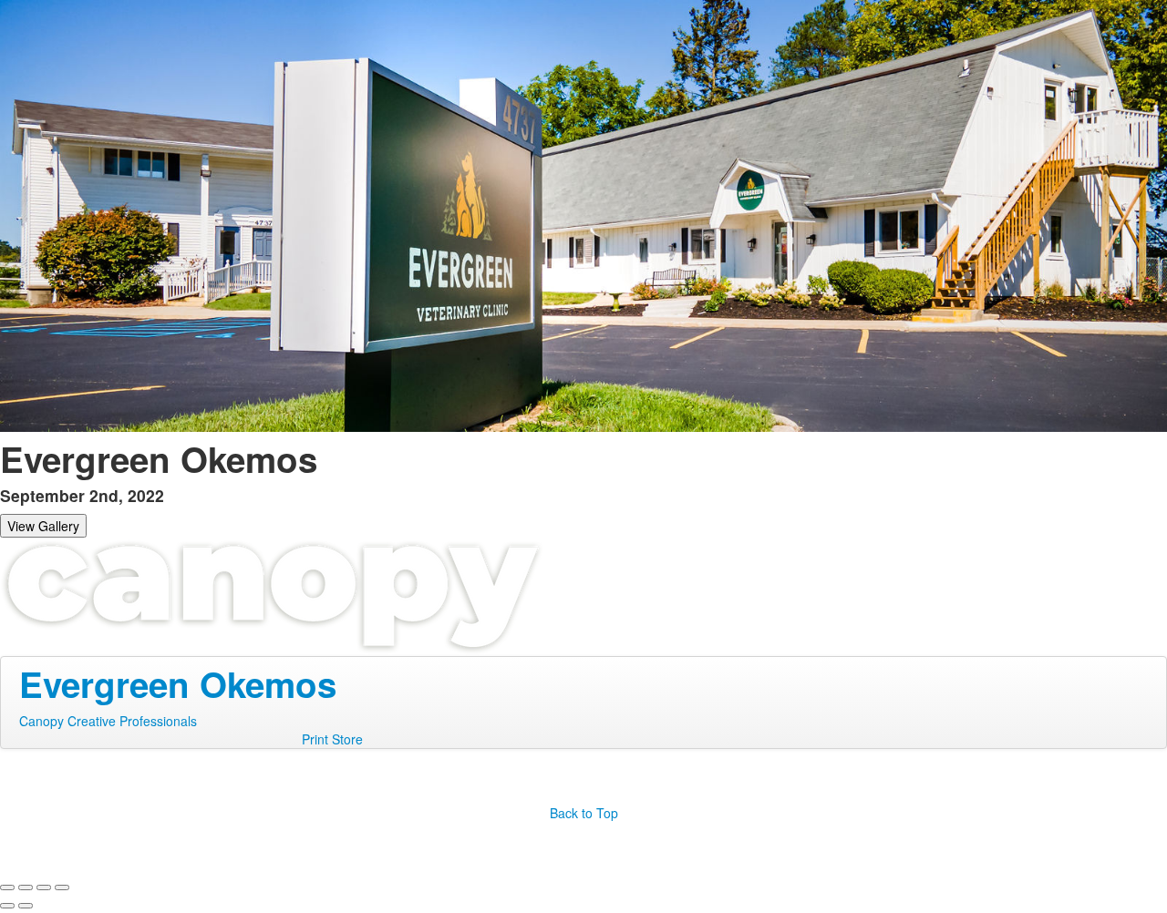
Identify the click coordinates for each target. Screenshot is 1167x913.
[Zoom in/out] (62, 887)
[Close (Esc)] (7, 887)
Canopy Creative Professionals (108, 721)
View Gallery (43, 526)
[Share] (25, 887)
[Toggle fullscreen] (43, 887)
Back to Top (584, 813)
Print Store (332, 739)
